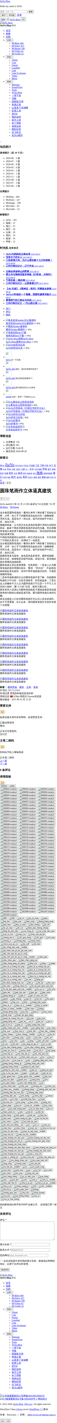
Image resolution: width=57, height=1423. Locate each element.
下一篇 (3, 764)
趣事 (48, 477)
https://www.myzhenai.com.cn (41, 1414)
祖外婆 (19, 477)
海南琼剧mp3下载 (15, 335)
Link (14, 70)
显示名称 (5, 1244)
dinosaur (16, 84)
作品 (9, 469)
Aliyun (19, 1409)
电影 (9, 477)
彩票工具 (16, 110)
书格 (14, 98)
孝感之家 (16, 104)
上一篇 (3, 760)
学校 (44, 469)
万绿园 (32, 466)
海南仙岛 (16, 126)
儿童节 (18, 469)
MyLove (28, 1404)
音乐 (52, 477)
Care (14, 62)
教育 (11, 473)
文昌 (15, 473)
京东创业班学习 (14, 429)
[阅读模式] (8, 498)
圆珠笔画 (12, 687)
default (4, 786)
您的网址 (4, 1255)
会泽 (4, 469)
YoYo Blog (17, 92)
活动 (34, 473)
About (15, 60)
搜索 (31, 12)
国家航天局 (17, 101)
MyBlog (4, 507)
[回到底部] (8, 1421)
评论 (3, 1220)
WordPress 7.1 (36, 1409)
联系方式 (5, 1250)
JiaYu (9, 464)
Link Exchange (19, 73)
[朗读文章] (5, 498)
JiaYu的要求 (12, 423)
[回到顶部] (2, 1421)
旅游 (20, 473)
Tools (14, 90)
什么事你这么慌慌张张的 (19, 405)
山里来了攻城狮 (20, 107)
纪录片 (30, 477)
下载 (42, 465)
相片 (13, 477)
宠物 (54, 469)
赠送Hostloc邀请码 (15, 329)
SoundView (17, 87)
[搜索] (23, 19)
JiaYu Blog (5, 1)
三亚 (37, 465)
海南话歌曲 (47, 473)
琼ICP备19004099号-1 (26, 1399)
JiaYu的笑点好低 (14, 417)
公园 (23, 469)
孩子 (49, 469)
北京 (32, 469)
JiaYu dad (10, 369)
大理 (36, 469)
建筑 (21, 687)
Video (14, 76)
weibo (12, 786)
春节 (25, 473)
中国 (46, 465)
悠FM (14, 114)
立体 (28, 687)
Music (14, 78)
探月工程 (16, 120)
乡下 (51, 465)
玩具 (5, 477)
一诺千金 (16, 95)
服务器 (29, 473)
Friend (15, 65)
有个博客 (16, 123)
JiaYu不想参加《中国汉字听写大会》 (25, 411)
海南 (39, 473)
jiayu (8, 359)
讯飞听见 (16, 132)
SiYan (25, 465)
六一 (27, 469)
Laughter (16, 68)
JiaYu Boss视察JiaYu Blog (18, 342)
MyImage (14, 507)
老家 (39, 477)
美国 (35, 477)
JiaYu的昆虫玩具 (14, 348)
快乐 (2, 473)
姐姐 (40, 469)
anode (9, 396)
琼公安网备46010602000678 (30, 1396)
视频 (44, 477)
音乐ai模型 (17, 135)
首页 (2, 483)
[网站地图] (0, 140)
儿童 (13, 469)
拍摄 (6, 473)
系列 (25, 477)
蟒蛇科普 (16, 129)
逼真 (35, 687)
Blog (2, 465)
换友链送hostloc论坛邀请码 (19, 323)
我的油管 (16, 117)
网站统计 (42, 1399)
